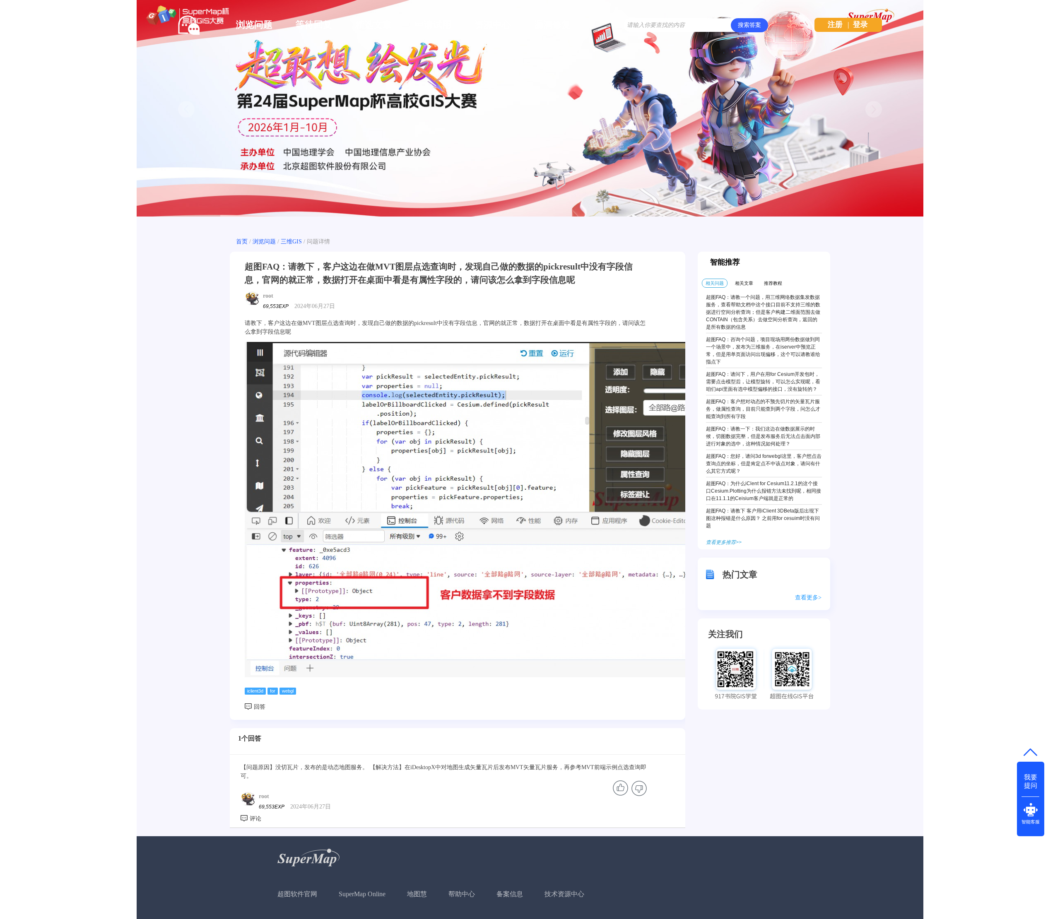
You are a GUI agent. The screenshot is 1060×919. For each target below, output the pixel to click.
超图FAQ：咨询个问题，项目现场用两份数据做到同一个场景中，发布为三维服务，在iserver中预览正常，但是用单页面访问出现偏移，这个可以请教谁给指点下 (763, 351)
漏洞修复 (552, 24)
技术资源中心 (564, 893)
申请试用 (433, 24)
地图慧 (417, 893)
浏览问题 (254, 24)
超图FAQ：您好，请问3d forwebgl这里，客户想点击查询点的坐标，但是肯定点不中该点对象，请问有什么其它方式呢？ (764, 463)
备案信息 (509, 893)
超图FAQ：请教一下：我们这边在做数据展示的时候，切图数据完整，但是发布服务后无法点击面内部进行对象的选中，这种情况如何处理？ (763, 436)
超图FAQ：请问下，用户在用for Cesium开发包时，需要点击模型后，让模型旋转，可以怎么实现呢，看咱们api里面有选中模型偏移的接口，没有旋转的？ (763, 381)
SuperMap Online (362, 893)
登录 (860, 24)
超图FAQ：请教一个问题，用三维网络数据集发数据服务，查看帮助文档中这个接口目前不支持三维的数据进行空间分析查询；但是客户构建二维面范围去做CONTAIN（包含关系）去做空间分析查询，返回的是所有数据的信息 (763, 312)
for (272, 690)
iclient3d (255, 690)
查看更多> (808, 597)
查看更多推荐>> (724, 542)
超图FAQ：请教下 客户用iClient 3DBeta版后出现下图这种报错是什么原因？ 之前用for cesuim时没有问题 (763, 518)
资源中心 (493, 24)
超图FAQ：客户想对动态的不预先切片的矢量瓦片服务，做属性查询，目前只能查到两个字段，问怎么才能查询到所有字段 (763, 409)
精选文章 (373, 24)
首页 (242, 241)
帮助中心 (461, 893)
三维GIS (291, 241)
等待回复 (314, 24)
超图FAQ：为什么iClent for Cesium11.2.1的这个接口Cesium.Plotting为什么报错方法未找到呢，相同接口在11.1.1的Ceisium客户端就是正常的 (763, 491)
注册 (835, 24)
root (268, 296)
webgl (288, 690)
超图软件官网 (297, 893)
